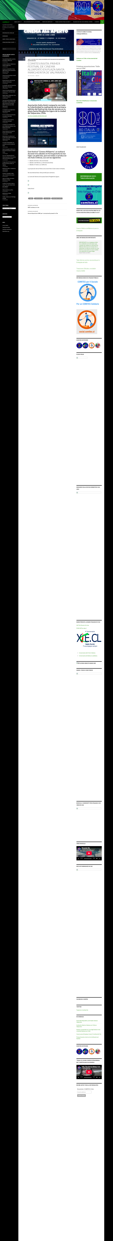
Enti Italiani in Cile (53, 59)
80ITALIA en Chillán (6, 193)
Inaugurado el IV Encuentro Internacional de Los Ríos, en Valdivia (9, 163)
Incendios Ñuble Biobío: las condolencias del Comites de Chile (8, 144)
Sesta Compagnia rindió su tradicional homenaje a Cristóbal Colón (9, 150)
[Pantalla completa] (99, 859)
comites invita (38, 198)
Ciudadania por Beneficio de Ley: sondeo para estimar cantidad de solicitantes (9, 126)
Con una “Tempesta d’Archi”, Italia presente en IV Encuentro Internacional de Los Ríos (9, 157)
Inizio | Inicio (17, 21)
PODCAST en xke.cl (81, 628)
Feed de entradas (6, 227)
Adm (38, 75)
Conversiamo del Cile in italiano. (87, 653)
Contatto (97, 21)
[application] (89, 853)
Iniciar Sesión (5, 225)
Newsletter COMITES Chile (85, 1089)
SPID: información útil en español (32, 21)
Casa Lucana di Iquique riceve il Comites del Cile (88, 1034)
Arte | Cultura (32, 59)
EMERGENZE (5, 36)
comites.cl (5, 22)
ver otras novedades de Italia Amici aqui (37, 116)
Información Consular (8, 32)
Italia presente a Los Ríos (7, 189)
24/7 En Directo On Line (82, 625)
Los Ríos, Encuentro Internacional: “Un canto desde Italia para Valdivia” (8, 185)
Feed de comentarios (6, 229)
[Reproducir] (78, 859)
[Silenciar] (97, 859)
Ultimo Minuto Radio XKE (88, 663)
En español (45, 59)
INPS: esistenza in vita (33, 206)
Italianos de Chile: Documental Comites (82, 21)
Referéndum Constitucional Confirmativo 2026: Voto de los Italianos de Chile (9, 138)
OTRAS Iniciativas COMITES (8, 42)
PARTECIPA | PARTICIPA (47, 21)
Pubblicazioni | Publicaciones (62, 21)
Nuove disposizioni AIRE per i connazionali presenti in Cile (43, 212)
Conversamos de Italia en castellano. (88, 655)
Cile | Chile (38, 59)
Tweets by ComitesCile (82, 1010)
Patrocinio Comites (57, 198)
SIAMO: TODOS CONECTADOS (8, 39)
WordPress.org (5, 231)
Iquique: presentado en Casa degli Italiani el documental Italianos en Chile (88, 1030)
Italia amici (47, 198)
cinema (31, 198)
